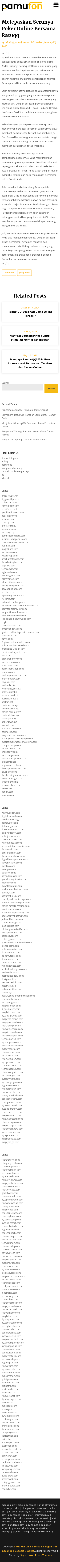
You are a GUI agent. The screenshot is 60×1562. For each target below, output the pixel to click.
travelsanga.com (10, 755)
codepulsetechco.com (13, 1226)
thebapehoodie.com (12, 932)
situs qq (8, 1508)
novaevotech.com (11, 1252)
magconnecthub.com (13, 1339)
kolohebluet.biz (9, 691)
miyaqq (6, 1531)
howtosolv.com (10, 665)
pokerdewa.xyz (9, 721)
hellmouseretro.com (12, 949)
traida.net (6, 655)
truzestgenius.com (11, 1279)
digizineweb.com (10, 1229)
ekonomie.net (9, 761)
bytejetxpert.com (10, 1135)
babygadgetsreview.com (14, 608)
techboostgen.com (11, 1169)
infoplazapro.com (11, 1052)
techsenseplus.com (11, 1068)
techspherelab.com (11, 1325)
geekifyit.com (8, 892)
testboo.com (8, 671)
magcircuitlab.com (11, 1262)
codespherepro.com (12, 1098)
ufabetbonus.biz (10, 781)
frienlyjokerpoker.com (13, 585)
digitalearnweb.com (12, 816)
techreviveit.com (10, 1055)
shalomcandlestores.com (15, 889)
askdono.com (9, 528)
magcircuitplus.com (12, 1125)
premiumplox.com (11, 678)
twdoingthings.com (11, 965)
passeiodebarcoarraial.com (16, 846)
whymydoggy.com (11, 812)
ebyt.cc (5, 622)
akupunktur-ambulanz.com (15, 612)
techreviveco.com (11, 1312)
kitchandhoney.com (12, 658)
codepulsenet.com (11, 1352)
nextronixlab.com (10, 1389)
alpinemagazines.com (13, 595)
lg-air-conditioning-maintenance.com (21, 632)
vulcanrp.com (8, 598)
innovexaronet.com (12, 1239)
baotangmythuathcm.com (15, 915)
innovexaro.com (10, 1365)
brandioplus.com (10, 1425)
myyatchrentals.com (12, 885)
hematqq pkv (9, 1518)
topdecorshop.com (11, 748)
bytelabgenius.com (11, 1042)
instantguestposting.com (14, 758)
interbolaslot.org (10, 819)
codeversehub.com (11, 1332)
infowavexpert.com (11, 1058)
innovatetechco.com (12, 1045)
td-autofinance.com (12, 582)
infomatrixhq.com (11, 1246)
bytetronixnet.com (11, 1131)
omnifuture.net (9, 509)
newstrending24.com (12, 778)
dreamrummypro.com (13, 829)
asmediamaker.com (12, 875)
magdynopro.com (11, 1048)
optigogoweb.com (11, 1482)
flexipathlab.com (10, 1435)
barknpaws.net (9, 869)
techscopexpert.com (12, 1035)
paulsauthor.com (10, 972)
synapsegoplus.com (12, 1345)
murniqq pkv (42, 1514)
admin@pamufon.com (17, 42)
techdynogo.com (10, 1002)
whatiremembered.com (14, 615)
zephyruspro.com (11, 1382)
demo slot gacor (10, 458)
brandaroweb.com (11, 1485)
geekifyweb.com (10, 1192)
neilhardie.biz (8, 685)
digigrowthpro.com (11, 499)
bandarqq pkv (16, 1524)
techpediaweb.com (11, 1038)
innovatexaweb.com (12, 1179)
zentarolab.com (10, 1472)
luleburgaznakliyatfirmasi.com (17, 929)
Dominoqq (9, 272)
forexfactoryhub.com (12, 562)
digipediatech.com (11, 1008)
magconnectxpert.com (13, 1276)
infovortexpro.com (11, 1122)
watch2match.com (11, 728)
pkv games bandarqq (12, 468)
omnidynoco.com (11, 1458)
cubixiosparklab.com (12, 1249)
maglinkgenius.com (11, 1259)
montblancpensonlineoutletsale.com (20, 605)
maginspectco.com (11, 1138)
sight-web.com (9, 572)
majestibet (42, 1528)
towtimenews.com (11, 909)
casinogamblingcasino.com (16, 905)
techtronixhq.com (11, 1159)
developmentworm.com (14, 768)
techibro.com (8, 592)
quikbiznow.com (10, 1475)
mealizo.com (8, 865)
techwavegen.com (11, 1075)
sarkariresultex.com (12, 862)
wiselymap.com (10, 555)
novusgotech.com (11, 1409)
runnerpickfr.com (10, 505)
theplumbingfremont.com (15, 775)
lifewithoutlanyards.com (14, 652)
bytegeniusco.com (11, 1062)
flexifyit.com (8, 1402)
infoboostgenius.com (13, 1072)
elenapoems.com (11, 945)
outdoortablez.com (11, 989)
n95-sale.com (9, 545)
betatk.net (7, 788)
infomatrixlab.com (11, 1329)
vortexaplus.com (10, 1442)
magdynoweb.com (11, 1306)
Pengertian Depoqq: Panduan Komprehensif (24, 439)
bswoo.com (8, 795)
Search (5, 382)
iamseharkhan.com (11, 852)
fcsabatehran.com (11, 952)
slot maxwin (26, 1518)
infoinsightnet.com (11, 1216)
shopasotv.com (10, 751)
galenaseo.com (9, 731)
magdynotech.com (11, 1355)
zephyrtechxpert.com (12, 1286)
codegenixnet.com (11, 1102)
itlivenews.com (9, 771)
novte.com (7, 638)
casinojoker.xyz (9, 718)
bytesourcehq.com (11, 1219)
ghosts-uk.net (9, 525)
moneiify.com (9, 882)
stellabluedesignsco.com (14, 969)
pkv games (24, 272)
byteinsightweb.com (12, 1015)
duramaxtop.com (10, 959)
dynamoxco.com (10, 1415)
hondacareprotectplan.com (16, 902)
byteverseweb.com (11, 1335)
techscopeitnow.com (12, 1128)
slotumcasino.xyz (10, 708)
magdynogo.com (10, 1141)
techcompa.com (10, 568)
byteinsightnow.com (12, 1108)
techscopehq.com (11, 1359)
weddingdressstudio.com (14, 675)
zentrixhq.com (9, 1392)
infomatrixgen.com (11, 1088)
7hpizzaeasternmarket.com (16, 642)
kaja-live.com (8, 565)
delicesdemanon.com (13, 668)
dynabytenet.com (11, 1319)
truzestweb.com (10, 1465)
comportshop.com (11, 745)
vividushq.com (9, 1439)
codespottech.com (11, 998)
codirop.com (8, 522)
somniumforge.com (12, 922)
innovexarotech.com (12, 1118)
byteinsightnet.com (11, 1222)
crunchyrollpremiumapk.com (16, 899)
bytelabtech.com (10, 1176)
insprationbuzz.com (12, 842)
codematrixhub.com (12, 1065)
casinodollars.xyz (10, 715)
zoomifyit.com (9, 1488)
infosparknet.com (11, 1372)
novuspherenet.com (12, 1449)
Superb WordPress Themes (36, 1555)
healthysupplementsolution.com (18, 995)
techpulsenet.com (11, 1282)
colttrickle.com (9, 502)
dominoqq (7, 464)
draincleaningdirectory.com (15, 912)
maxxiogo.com (9, 1405)
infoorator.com (9, 635)
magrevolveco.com (11, 1115)
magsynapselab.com (12, 1022)
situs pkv (6, 477)
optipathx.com (9, 1385)
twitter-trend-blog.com (13, 602)
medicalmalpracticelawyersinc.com (19, 741)
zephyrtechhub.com (12, 1462)
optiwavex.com (9, 1455)
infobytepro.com (10, 1206)
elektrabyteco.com (11, 1272)
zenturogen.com (10, 1419)
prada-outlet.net (10, 495)
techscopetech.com (12, 1302)
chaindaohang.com (11, 625)
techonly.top (8, 532)
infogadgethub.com (12, 1163)
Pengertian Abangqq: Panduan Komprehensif (25, 409)
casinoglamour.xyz (11, 711)
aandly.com (7, 791)
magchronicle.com (11, 1005)
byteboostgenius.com (13, 1342)
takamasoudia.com (11, 962)
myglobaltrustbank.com (14, 735)
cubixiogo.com (9, 1445)
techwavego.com (10, 1296)
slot (17, 1508)
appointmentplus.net (12, 765)
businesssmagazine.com (14, 538)
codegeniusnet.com (12, 1212)
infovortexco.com (11, 1289)
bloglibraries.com (10, 925)
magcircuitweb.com (12, 1032)
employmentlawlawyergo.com (17, 738)
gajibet (17, 1531)
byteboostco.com (11, 1269)
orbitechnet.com (10, 1452)
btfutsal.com (8, 519)
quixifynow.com (10, 1379)
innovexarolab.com (11, 1092)
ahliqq (5, 461)
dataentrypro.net (10, 826)
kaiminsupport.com (11, 832)
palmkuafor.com (10, 822)
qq (3, 474)
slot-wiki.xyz (8, 725)
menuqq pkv (8, 1504)
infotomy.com (9, 992)
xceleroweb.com (10, 1478)
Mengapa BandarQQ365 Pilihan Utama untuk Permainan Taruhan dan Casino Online (30, 363)
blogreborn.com (10, 548)
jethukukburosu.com (12, 919)
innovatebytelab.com (12, 1202)
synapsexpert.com (11, 1468)
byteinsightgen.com (12, 1082)
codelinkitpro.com (11, 1166)
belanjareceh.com (11, 836)
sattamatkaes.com (11, 895)
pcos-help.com (9, 515)
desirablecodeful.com (13, 975)
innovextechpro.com (12, 1028)
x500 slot (37, 1511)
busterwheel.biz (10, 698)
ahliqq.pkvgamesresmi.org (38, 1531)
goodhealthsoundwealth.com (17, 942)
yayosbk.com (8, 681)
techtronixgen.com (11, 1025)
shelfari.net (7, 701)
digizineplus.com (10, 1362)
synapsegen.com (10, 1432)
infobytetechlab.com (12, 1095)
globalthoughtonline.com (14, 879)
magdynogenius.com (12, 1018)
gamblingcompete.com (13, 535)
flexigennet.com (10, 979)
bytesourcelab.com (11, 1369)
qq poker (27, 1514)
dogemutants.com (11, 955)
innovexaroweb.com (12, 1309)
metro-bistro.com (11, 662)
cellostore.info (9, 872)
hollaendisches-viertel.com (15, 645)
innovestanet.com (11, 1395)
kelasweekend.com (11, 785)
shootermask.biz (10, 695)
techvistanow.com (11, 1242)
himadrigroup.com (11, 575)
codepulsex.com (10, 1299)
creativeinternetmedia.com (15, 542)
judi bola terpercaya (18, 1511)
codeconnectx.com (11, 1232)
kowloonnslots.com (12, 588)
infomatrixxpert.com (12, 1236)
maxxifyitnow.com (11, 1375)
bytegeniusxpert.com (12, 1199)
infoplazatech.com (11, 1196)
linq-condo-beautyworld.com (16, 618)
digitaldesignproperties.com (16, 859)
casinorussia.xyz (10, 705)
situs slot (41, 1508)
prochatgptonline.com (13, 558)
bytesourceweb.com (12, 1105)
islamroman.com (10, 578)
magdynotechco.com (13, 1182)
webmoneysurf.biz (11, 688)
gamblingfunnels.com (13, 512)
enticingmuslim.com (12, 939)
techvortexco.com (11, 1189)
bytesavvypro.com (11, 1078)
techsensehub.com (11, 1173)
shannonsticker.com (12, 839)
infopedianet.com (11, 1349)
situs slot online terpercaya (15, 471)
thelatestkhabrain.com (13, 855)
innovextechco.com (12, 1256)
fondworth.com (10, 849)
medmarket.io (9, 985)
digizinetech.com (10, 1085)
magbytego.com (10, 1209)
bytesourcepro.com (12, 1322)
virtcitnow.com (9, 552)
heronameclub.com (12, 982)
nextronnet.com (10, 1412)
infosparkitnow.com (12, 1186)
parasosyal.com (10, 935)
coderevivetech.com (12, 1112)
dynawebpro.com (11, 1429)
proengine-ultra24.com (13, 648)
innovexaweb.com (11, 1422)
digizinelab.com (9, 1292)
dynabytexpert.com (11, 1399)
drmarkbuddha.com (12, 628)
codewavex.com (10, 1266)
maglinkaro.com (10, 1316)
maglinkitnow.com (11, 1012)
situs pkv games (27, 1504)
